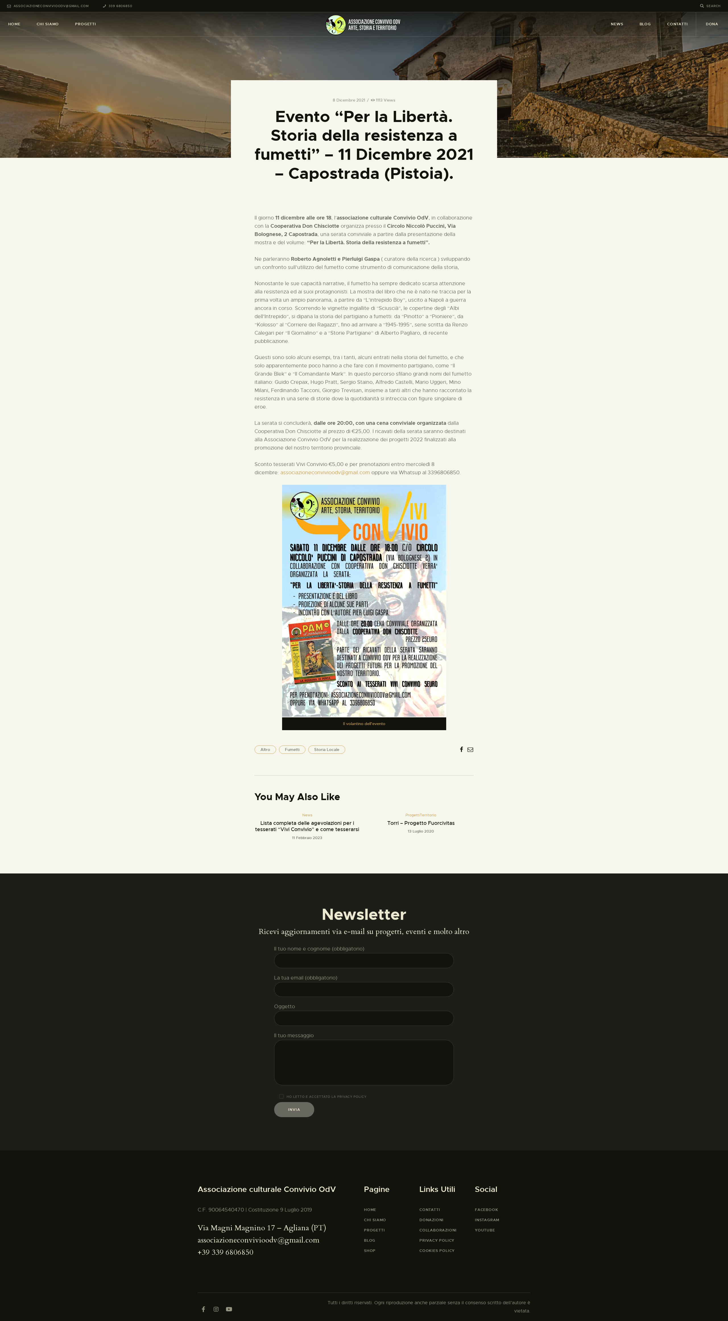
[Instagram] (216, 1309)
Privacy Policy (352, 1097)
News (307, 815)
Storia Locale (326, 749)
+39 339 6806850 (225, 1252)
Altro (265, 749)
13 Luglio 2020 (421, 831)
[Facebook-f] (203, 1309)
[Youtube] (229, 1309)
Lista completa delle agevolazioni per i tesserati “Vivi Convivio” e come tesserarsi (307, 826)
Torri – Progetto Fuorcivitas (421, 823)
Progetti (413, 815)
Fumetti (292, 749)
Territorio (428, 815)
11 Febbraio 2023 (307, 837)
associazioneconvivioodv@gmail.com (325, 472)
